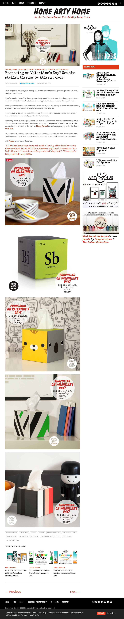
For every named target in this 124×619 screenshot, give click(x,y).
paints (86, 239)
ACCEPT (101, 613)
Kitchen (51, 69)
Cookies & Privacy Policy (37, 602)
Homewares (40, 69)
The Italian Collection (96, 242)
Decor (8, 69)
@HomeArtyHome (27, 83)
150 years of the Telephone (106, 161)
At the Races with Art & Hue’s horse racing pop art (39, 573)
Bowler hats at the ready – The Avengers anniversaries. (106, 136)
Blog (14, 3)
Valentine (67, 536)
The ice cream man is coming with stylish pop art (64, 573)
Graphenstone (103, 239)
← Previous (13, 591)
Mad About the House (96, 236)
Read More (112, 613)
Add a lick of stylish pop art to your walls (106, 121)
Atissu (11, 141)
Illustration (11, 536)
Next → (75, 591)
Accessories (11, 533)
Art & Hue (9, 129)
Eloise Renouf (42, 126)
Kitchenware (46, 536)
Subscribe (31, 3)
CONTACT (42, 3)
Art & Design (10, 568)
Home (6, 3)
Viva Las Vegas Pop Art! (105, 149)
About (21, 3)
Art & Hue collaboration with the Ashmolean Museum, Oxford (15, 573)
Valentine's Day (12, 540)
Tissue (57, 536)
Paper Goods (62, 69)
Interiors (24, 536)
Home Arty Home (26, 69)
